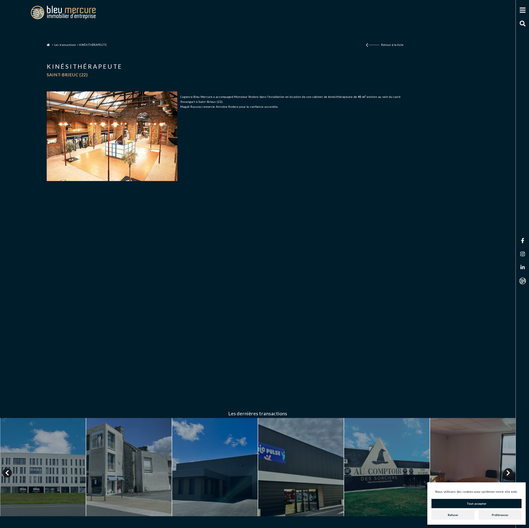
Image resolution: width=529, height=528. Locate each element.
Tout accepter (476, 503)
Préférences (500, 515)
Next (508, 472)
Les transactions (65, 44)
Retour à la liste (392, 44)
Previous (7, 472)
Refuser (453, 515)
